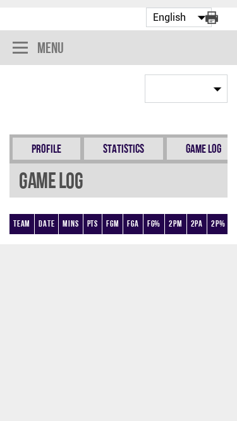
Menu (50, 47)
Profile (46, 148)
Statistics (123, 148)
